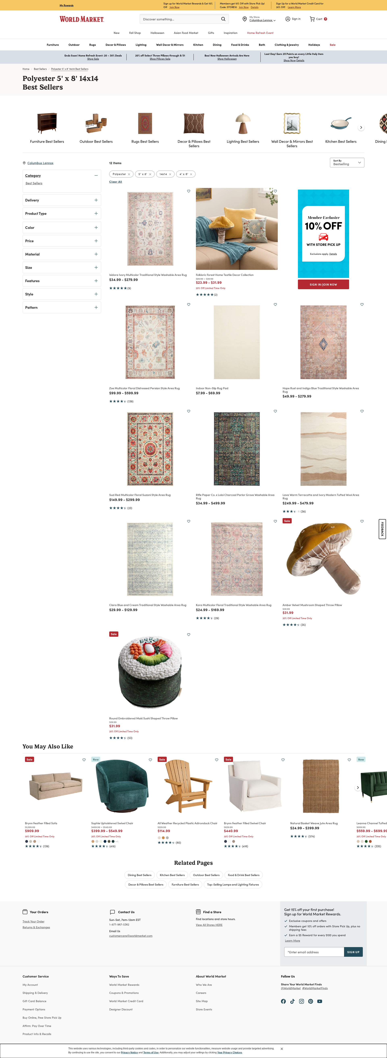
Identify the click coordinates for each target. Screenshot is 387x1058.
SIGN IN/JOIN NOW (323, 284)
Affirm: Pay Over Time (37, 1026)
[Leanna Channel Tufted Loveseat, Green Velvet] (366, 841)
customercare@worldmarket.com (130, 936)
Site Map (202, 1001)
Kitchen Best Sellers (172, 875)
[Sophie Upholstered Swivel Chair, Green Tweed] (109, 841)
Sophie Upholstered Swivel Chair (112, 823)
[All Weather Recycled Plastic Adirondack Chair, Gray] (167, 837)
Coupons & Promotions (124, 993)
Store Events (204, 1009)
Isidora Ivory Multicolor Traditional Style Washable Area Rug (148, 275)
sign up (353, 952)
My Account (30, 985)
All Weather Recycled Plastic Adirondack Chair (187, 823)
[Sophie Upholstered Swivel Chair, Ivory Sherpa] (101, 841)
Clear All (115, 181)
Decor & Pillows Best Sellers (145, 884)
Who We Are (204, 985)
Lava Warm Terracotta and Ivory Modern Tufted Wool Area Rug (321, 496)
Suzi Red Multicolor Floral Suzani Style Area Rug (140, 495)
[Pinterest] (310, 1001)
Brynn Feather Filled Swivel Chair (245, 823)
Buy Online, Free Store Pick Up (42, 1017)
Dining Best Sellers (139, 875)
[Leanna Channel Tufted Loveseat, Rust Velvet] (370, 841)
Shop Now (290, 60)
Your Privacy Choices (229, 1052)
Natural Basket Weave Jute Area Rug (314, 823)
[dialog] (193, 1051)
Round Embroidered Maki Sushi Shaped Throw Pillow (143, 718)
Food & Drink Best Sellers (243, 875)
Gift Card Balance (34, 1001)
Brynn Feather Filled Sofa (41, 823)
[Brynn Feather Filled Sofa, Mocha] (34, 841)
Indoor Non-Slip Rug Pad (212, 388)
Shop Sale (93, 59)
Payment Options (34, 1009)
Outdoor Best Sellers (206, 875)
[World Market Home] (82, 19)
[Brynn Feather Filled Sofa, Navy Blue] (26, 841)
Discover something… (158, 19)
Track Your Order (33, 921)
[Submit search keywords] (223, 18)
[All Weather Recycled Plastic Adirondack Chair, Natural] (163, 837)
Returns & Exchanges (36, 927)
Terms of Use (151, 1052)
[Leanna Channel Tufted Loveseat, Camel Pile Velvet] (358, 841)
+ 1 (116, 841)
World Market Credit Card (126, 1001)
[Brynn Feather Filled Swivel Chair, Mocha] (233, 841)
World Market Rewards (124, 985)
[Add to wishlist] (188, 191)
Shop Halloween (227, 59)
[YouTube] (319, 1001)
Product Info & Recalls (37, 1034)
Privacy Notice (129, 1052)
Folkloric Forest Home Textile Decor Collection (225, 275)
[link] (318, 19)
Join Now (174, 7)
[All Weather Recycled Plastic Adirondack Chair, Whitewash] (159, 837)
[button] (53, 44)
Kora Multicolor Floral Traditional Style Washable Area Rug (234, 605)
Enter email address (304, 952)
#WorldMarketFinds (315, 988)
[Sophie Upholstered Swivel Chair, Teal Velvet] (113, 841)
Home (26, 68)
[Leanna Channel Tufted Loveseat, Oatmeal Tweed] (362, 841)
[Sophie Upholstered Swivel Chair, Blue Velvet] (105, 841)
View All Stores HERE (209, 925)
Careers (201, 993)
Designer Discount (121, 1009)
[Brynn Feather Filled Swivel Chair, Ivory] (229, 841)
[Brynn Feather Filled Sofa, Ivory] (38, 841)
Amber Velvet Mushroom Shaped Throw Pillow (312, 605)
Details (254, 7)
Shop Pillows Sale (160, 59)
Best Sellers (40, 68)
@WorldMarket (291, 988)
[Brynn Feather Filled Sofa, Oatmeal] (30, 841)
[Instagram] (301, 1001)
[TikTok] (292, 1001)
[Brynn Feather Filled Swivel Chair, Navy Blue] (225, 841)
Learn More (294, 7)
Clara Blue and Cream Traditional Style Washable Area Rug (147, 605)
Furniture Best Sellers (185, 884)
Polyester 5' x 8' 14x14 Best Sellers (69, 68)
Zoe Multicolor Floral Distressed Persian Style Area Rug (144, 388)
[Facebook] (283, 1001)
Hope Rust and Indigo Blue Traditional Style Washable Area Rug (321, 389)
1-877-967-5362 (119, 924)
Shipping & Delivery (35, 993)
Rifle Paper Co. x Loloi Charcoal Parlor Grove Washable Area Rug (235, 496)
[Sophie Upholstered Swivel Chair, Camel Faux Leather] (93, 841)
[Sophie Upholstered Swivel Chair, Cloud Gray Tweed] (97, 841)
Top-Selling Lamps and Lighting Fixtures (233, 884)
